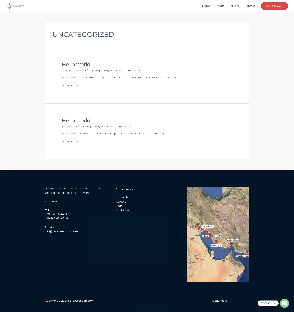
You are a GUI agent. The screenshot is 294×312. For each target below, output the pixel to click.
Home (206, 5)
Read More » (70, 86)
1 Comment (69, 126)
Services (234, 5)
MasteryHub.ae (239, 300)
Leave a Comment (74, 70)
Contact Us (123, 210)
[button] (274, 6)
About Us (122, 197)
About (220, 5)
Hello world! (77, 64)
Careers (121, 201)
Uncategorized (98, 70)
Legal (119, 205)
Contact (249, 5)
